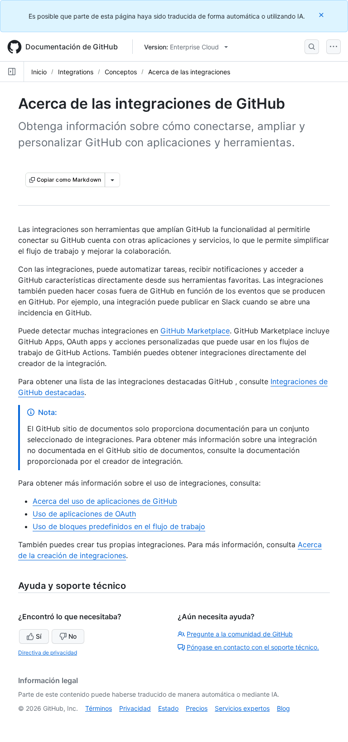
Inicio (39, 72)
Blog (283, 708)
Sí (38, 636)
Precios (197, 708)
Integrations (75, 72)
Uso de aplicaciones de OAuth (84, 513)
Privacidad (135, 708)
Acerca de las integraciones (189, 72)
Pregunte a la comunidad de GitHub (240, 634)
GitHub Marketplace (195, 330)
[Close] (322, 15)
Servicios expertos (242, 708)
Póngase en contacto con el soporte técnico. (253, 647)
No (72, 636)
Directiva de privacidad (47, 652)
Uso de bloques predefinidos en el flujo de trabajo (119, 526)
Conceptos (121, 72)
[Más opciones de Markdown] (112, 180)
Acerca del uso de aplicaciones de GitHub (105, 501)
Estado (168, 708)
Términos (98, 708)
